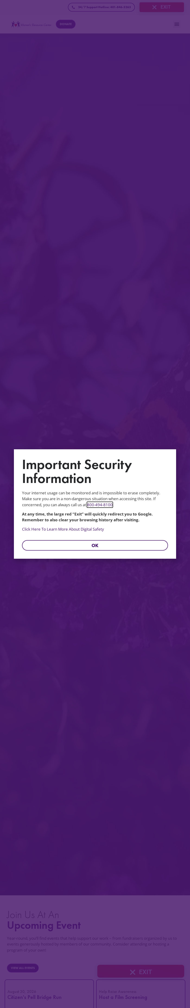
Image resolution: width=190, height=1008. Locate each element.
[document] (95, 504)
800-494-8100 (100, 504)
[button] (95, 545)
